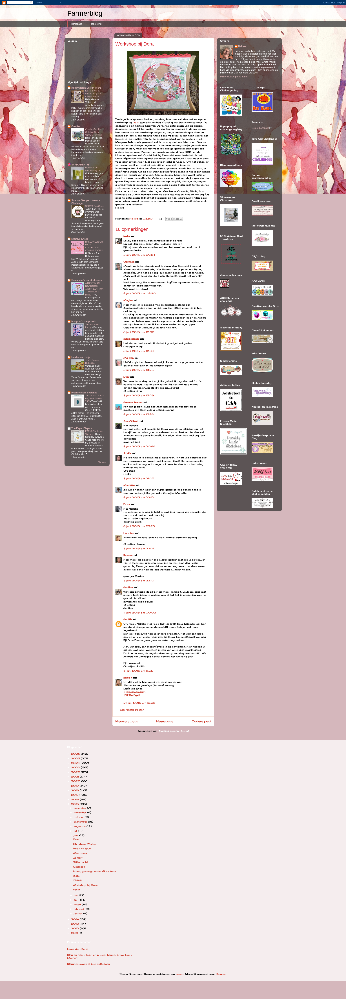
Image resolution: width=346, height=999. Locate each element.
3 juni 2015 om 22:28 (139, 526)
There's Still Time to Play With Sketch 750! (94, 398)
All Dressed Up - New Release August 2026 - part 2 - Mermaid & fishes (94, 289)
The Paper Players (81, 428)
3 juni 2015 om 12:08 (138, 332)
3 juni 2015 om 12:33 (138, 351)
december (80, 808)
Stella (127, 453)
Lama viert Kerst (77, 949)
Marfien (128, 357)
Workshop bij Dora (85, 885)
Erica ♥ (127, 677)
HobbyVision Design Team (86, 87)
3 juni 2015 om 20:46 (139, 446)
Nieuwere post (126, 721)
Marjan (128, 300)
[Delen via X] (174, 219)
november (80, 812)
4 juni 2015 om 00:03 (139, 612)
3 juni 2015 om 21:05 (138, 478)
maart (78, 904)
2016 (75, 799)
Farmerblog (84, 13)
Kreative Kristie (79, 239)
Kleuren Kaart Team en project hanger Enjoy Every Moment (99, 956)
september (81, 821)
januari (78, 913)
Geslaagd (79, 866)
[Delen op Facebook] (177, 219)
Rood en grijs (82, 848)
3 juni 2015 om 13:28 (138, 369)
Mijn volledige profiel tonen (234, 76)
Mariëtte (129, 485)
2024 (76, 762)
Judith (127, 619)
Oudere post (201, 721)
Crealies (75, 126)
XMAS (77, 880)
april (77, 899)
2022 (76, 772)
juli (76, 830)
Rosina (127, 555)
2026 (76, 753)
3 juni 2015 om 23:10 (138, 580)
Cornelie (128, 261)
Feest (76, 889)
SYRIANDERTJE (80, 164)
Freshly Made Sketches (84, 392)
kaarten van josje (80, 357)
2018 (75, 790)
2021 (75, 776)
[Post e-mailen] (160, 218)
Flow (76, 839)
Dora (135, 122)
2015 (75, 804)
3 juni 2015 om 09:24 (139, 254)
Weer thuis (80, 853)
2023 (76, 767)
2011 (75, 932)
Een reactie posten (132, 709)
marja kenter (131, 338)
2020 (76, 781)
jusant (180, 974)
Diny (126, 376)
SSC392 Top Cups (94, 206)
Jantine (128, 587)
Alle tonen (102, 462)
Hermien (128, 533)
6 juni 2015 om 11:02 (138, 670)
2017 (75, 794)
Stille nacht (80, 862)
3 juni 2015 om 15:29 (138, 395)
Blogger (221, 974)
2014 (75, 919)
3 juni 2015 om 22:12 (138, 497)
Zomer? (78, 857)
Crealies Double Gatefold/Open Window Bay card (94, 132)
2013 (75, 923)
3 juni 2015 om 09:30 (139, 293)
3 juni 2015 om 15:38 (138, 414)
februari (79, 909)
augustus (80, 826)
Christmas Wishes (84, 844)
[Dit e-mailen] (167, 219)
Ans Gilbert (131, 421)
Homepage (76, 24)
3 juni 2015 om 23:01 (138, 548)
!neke (126, 236)
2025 (76, 758)
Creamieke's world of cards (86, 280)
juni (76, 835)
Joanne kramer (133, 402)
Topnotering (95, 24)
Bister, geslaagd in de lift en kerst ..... (96, 871)
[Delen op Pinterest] (181, 219)
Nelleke (242, 46)
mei (76, 895)
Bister (77, 875)
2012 (75, 928)
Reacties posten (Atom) (173, 730)
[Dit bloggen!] (170, 219)
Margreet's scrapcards (83, 321)
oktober (79, 817)
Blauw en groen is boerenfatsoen (88, 963)
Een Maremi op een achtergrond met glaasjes (93, 93)
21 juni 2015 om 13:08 (139, 702)
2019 (75, 785)
